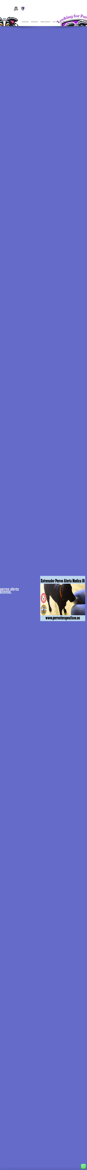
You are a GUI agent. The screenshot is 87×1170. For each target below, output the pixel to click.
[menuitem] (26, 21)
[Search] (83, 21)
